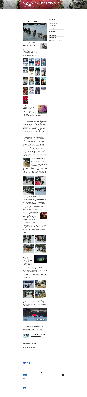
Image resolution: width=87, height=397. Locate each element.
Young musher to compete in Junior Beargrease (33, 329)
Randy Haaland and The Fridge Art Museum (41, 4)
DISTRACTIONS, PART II (53, 35)
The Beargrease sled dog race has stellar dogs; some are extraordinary (38, 336)
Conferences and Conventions (53, 23)
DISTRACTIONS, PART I (52, 37)
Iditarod (41, 138)
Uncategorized (51, 28)
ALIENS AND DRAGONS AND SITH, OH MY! (55, 40)
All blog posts (51, 21)
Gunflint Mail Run (32, 108)
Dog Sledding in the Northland (29, 343)
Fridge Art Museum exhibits (53, 25)
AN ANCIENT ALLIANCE (31, 21)
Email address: (26, 383)
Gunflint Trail (38, 274)
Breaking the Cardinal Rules (29, 348)
